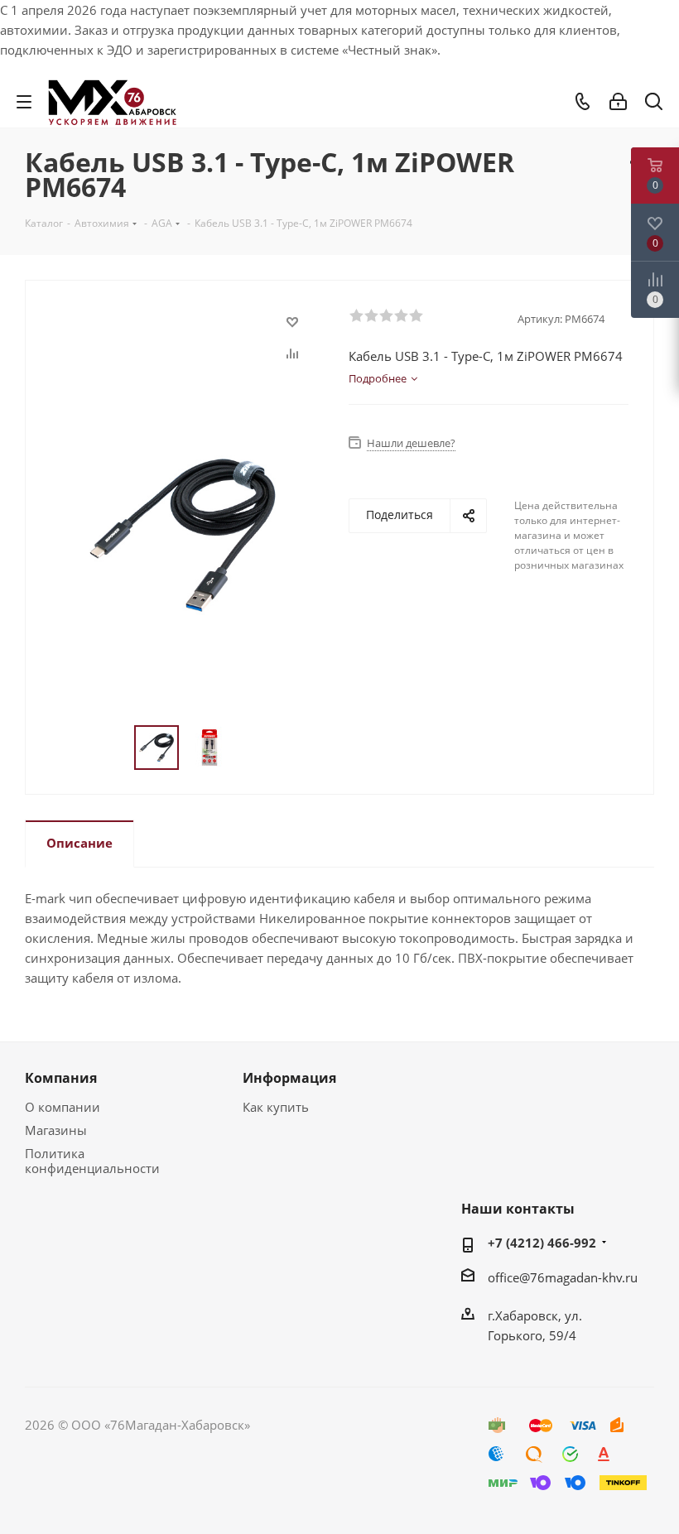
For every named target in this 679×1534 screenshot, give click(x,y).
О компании (62, 1107)
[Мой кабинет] (618, 102)
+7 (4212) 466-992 (542, 1242)
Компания (61, 1078)
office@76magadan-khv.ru (563, 1277)
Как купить (276, 1107)
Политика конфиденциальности (92, 1160)
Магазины (56, 1130)
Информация (289, 1078)
